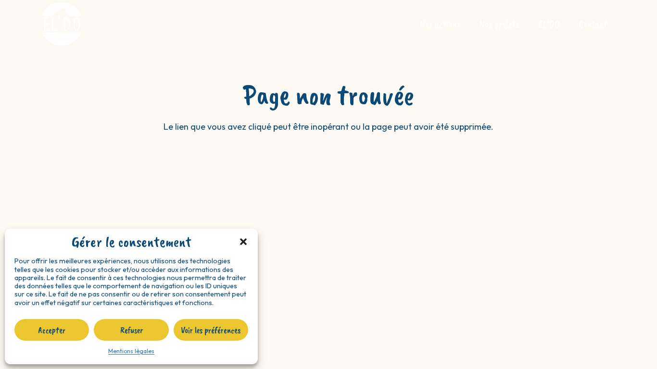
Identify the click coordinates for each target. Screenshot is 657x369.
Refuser (131, 330)
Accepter (51, 330)
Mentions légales (131, 351)
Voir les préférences (210, 330)
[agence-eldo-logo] (61, 24)
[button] (243, 241)
